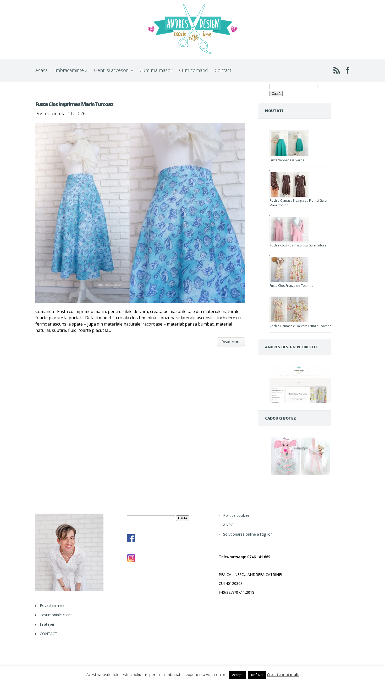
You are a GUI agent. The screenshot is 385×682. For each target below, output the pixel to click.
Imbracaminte (70, 70)
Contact (223, 70)
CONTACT (48, 633)
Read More (231, 341)
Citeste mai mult (283, 674)
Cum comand (193, 70)
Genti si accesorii (113, 70)
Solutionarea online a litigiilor (247, 534)
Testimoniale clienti (56, 614)
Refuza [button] (257, 674)
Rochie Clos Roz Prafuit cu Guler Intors (298, 245)
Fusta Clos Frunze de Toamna (291, 285)
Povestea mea (52, 605)
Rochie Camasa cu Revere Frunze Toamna (300, 326)
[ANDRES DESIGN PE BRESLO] (300, 401)
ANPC (228, 524)
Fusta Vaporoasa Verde (287, 160)
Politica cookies (236, 515)
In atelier (47, 624)
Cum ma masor (156, 70)
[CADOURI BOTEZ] (300, 474)
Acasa (41, 70)
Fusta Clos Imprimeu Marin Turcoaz (74, 104)
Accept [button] (237, 674)
